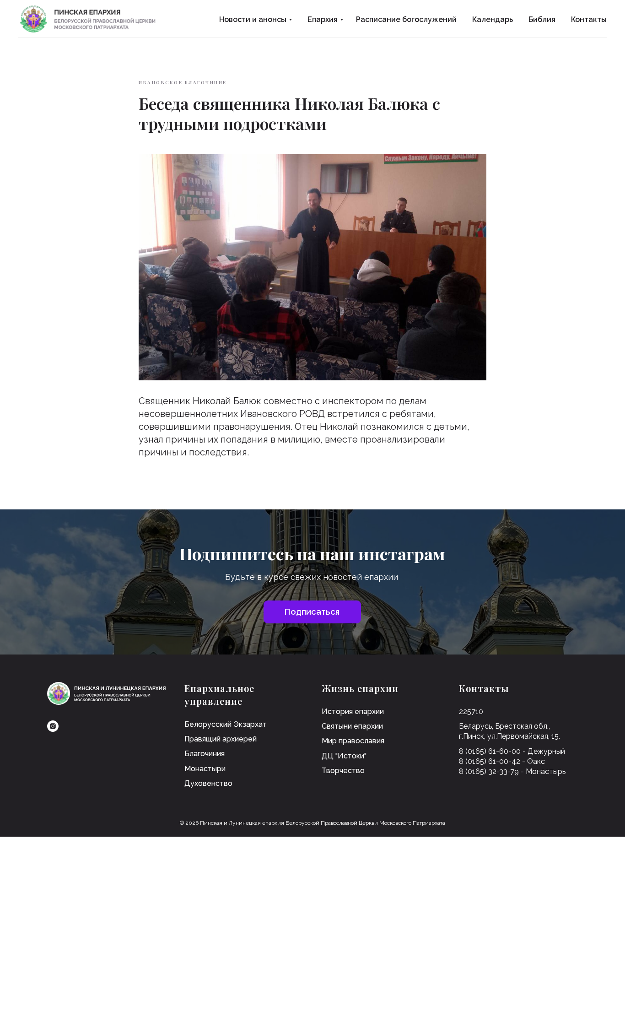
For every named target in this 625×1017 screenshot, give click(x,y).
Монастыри (205, 768)
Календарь (492, 19)
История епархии (353, 711)
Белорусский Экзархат (225, 724)
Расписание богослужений (406, 19)
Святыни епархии (352, 726)
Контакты (589, 19)
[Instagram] (53, 726)
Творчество (343, 770)
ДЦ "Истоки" (344, 756)
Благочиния (204, 753)
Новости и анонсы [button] (252, 19)
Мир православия (353, 740)
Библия (541, 19)
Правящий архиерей (220, 739)
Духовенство (208, 783)
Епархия (322, 19)
